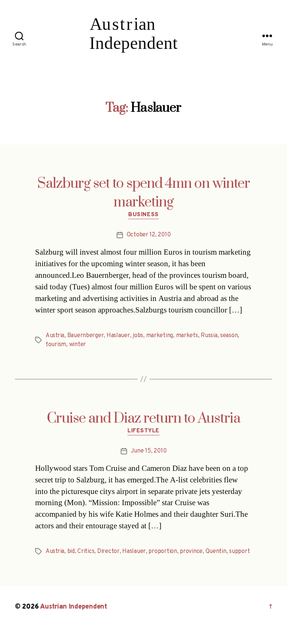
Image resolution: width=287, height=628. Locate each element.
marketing (159, 335)
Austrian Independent (73, 607)
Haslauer (118, 335)
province (191, 551)
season (229, 335)
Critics (85, 551)
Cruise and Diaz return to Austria (143, 419)
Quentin (216, 551)
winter (77, 344)
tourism (56, 344)
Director (108, 551)
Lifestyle (143, 431)
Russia (209, 335)
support (239, 551)
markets (187, 335)
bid (71, 551)
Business (143, 215)
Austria (55, 335)
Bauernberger (85, 335)
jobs (138, 335)
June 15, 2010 (149, 451)
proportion (162, 551)
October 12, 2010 (149, 235)
